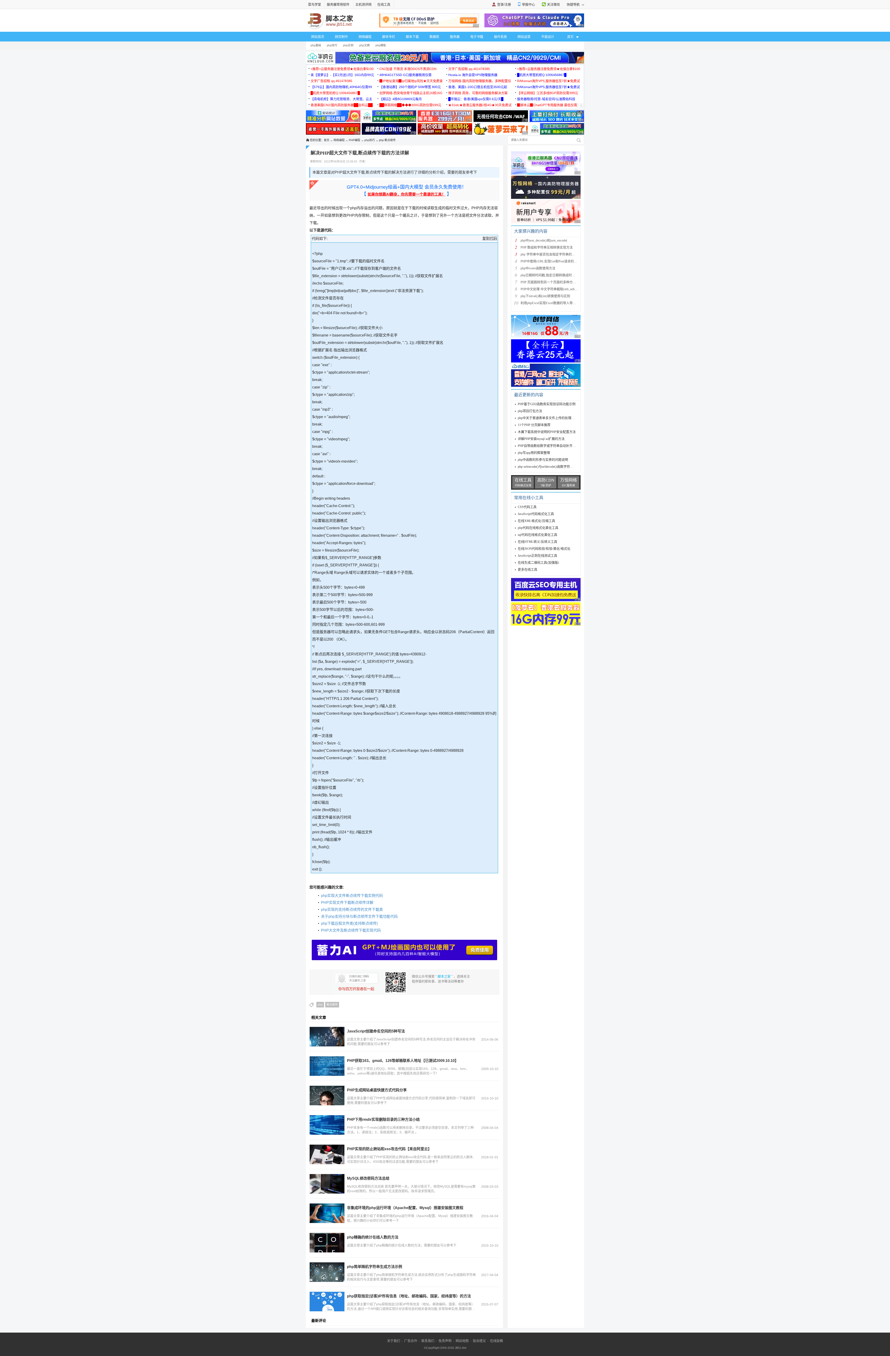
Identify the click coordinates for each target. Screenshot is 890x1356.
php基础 (316, 45)
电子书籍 (476, 36)
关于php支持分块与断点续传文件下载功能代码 (359, 916)
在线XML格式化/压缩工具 (536, 521)
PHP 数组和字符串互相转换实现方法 (547, 247)
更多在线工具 (527, 569)
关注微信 (553, 4)
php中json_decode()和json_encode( (544, 240)
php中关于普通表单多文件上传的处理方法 (548, 418)
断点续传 (332, 1004)
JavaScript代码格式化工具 (536, 514)
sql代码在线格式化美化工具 (537, 535)
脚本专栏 (388, 36)
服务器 (455, 36)
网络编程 (365, 36)
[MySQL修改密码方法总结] (327, 1184)
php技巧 (332, 45)
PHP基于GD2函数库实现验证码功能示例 (546, 404)
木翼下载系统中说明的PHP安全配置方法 (547, 432)
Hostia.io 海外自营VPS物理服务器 (472, 75)
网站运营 (524, 36)
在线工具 (383, 4)
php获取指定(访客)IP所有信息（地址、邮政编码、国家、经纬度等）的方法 (409, 1296)
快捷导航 (574, 4)
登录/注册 (504, 4)
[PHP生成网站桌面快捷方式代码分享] (327, 1095)
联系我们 (427, 1341)
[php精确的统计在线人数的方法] (327, 1243)
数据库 (434, 36)
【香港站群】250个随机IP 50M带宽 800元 (410, 87)
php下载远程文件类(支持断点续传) (349, 923)
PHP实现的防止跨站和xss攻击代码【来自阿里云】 (389, 1149)
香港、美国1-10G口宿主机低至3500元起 (477, 87)
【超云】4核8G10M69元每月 (400, 99)
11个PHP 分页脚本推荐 (534, 425)
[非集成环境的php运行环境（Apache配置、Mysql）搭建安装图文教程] (327, 1213)
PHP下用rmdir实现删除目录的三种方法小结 (383, 1119)
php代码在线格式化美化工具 (538, 528)
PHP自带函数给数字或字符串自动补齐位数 (548, 446)
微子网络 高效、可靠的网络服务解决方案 (478, 93)
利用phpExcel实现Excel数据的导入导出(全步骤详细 (557, 303)
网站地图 (462, 1341)
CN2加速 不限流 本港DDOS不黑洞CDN (407, 69)
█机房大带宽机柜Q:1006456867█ (541, 75)
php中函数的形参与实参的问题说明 (543, 459)
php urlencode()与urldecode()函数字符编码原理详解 (553, 466)
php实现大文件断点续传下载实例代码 (352, 896)
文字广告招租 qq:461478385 (469, 69)
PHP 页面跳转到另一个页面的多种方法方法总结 (555, 282)
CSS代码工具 (527, 507)
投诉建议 (479, 1341)
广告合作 (410, 1341)
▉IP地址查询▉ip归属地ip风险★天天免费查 (411, 81)
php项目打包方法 (530, 411)
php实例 (348, 45)
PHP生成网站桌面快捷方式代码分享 (377, 1090)
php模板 (380, 45)
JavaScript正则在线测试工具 (537, 555)
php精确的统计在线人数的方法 (372, 1237)
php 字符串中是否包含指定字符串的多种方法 (553, 254)
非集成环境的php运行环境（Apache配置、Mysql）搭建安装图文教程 (405, 1208)
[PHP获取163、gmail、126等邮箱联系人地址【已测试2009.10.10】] (327, 1066)
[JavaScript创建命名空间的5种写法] (327, 1037)
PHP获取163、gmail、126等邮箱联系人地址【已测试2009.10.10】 (402, 1061)
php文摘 (364, 45)
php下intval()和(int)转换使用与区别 (545, 296)
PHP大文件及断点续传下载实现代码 (351, 930)
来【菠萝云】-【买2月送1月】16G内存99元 (342, 75)
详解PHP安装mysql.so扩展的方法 (541, 439)
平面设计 (547, 36)
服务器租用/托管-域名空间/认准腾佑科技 (546, 99)
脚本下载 (412, 36)
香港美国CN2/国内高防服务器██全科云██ (342, 105)
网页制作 (341, 36)
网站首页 (317, 36)
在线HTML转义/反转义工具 (537, 541)
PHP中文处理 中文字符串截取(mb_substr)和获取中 (556, 289)
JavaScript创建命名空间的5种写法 (376, 1031)
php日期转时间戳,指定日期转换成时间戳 (549, 275)
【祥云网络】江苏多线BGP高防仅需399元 (547, 93)
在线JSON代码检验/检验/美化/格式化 (544, 548)
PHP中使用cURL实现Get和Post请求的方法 (550, 261)
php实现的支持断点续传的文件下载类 (352, 909)
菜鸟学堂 (314, 4)
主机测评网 (363, 4)
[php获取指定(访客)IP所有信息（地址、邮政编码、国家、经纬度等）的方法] (327, 1302)
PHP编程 (354, 140)
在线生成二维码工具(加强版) (538, 562)
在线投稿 (496, 1341)
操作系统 (500, 36)
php (320, 1004)
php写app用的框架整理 (534, 452)
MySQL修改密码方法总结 (368, 1178)
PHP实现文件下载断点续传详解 (347, 903)
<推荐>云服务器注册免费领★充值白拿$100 (342, 69)
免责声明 (445, 1341)
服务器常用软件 (338, 4)
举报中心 (528, 4)
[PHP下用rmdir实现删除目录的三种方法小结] (327, 1125)
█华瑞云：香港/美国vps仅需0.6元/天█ (475, 99)
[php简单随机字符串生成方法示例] (327, 1272)
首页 (326, 140)
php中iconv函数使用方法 (538, 268)
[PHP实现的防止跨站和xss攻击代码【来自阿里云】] (327, 1154)
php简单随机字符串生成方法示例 (374, 1267)
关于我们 (393, 1341)
